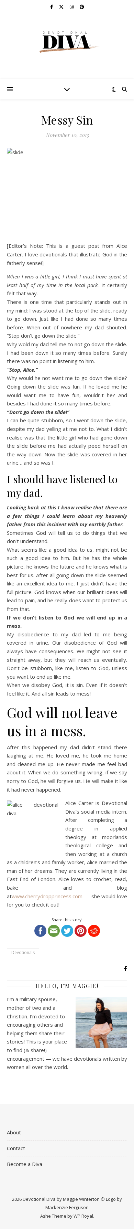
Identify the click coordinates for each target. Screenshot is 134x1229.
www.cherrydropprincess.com (47, 896)
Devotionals (23, 952)
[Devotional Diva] (67, 42)
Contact (16, 1148)
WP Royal (83, 1216)
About (14, 1132)
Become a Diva (24, 1164)
